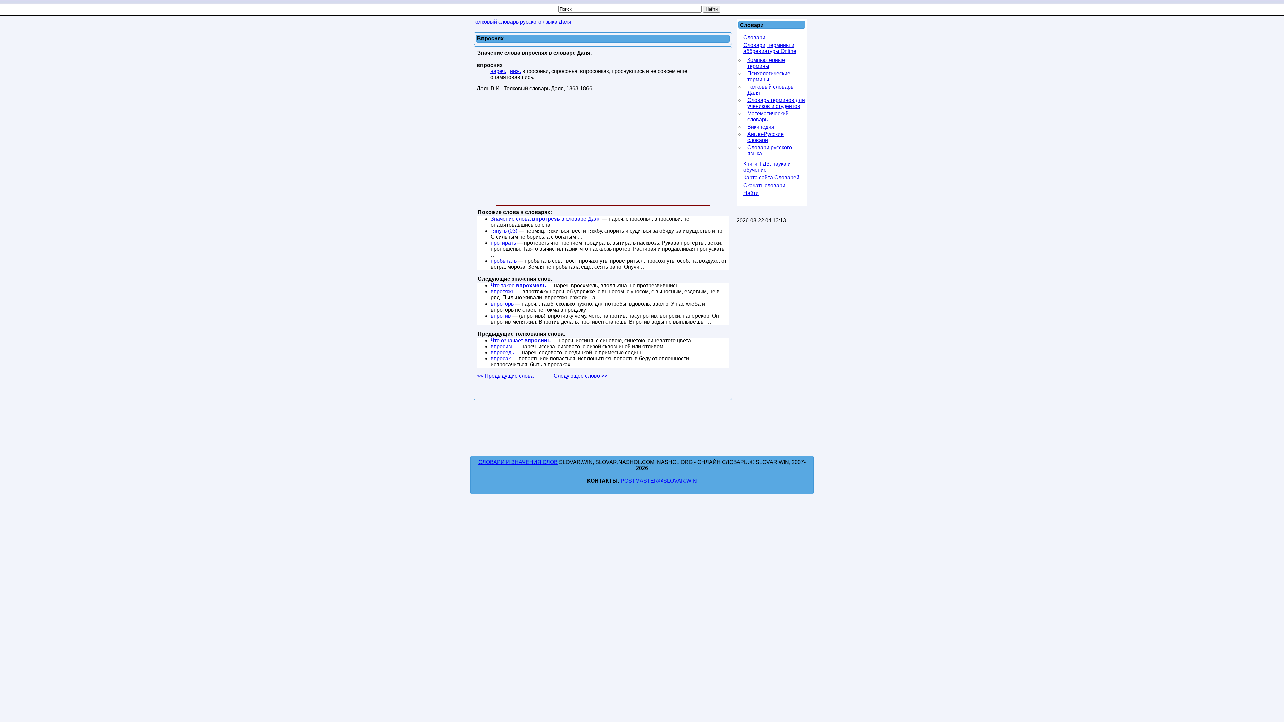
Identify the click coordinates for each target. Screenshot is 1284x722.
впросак (501, 358)
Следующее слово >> (580, 376)
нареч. (498, 71)
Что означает (521, 340)
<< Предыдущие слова (505, 376)
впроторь (502, 304)
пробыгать (504, 261)
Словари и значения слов (518, 462)
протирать (503, 243)
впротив (501, 316)
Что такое (518, 285)
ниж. (515, 71)
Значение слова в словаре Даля (546, 219)
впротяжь (502, 291)
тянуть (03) (504, 231)
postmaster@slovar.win (659, 481)
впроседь (502, 352)
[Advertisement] (603, 150)
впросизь (502, 346)
